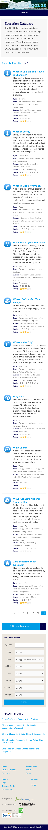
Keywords (7, 645)
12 (33, 613)
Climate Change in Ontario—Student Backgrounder (23, 734)
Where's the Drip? (23, 342)
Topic (9, 659)
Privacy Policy (7, 790)
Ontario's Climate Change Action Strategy (20, 719)
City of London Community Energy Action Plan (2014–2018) (22, 741)
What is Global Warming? (27, 186)
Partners (29, 773)
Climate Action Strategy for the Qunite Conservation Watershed (19, 726)
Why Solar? (19, 396)
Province (7, 687)
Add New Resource (19, 626)
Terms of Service (8, 786)
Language (7, 694)
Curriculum (6, 773)
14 (44, 613)
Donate (5, 779)
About (28, 770)
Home (4, 766)
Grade (8, 680)
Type (9, 652)
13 (38, 613)
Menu (23, 13)
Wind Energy (20, 448)
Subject (8, 666)
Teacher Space (31, 766)
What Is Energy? (22, 132)
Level (9, 673)
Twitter (34, 785)
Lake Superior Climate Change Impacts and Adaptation (20, 750)
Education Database (9, 770)
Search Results (12, 63)
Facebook (34, 779)
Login (4, 783)
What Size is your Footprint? (29, 242)
